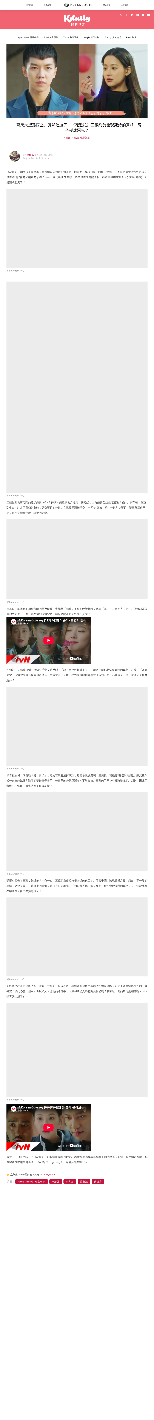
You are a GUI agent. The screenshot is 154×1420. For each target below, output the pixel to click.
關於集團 (29, 5)
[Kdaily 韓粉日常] (77, 20)
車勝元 (56, 1181)
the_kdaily (49, 1174)
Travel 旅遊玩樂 (71, 37)
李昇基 (70, 1181)
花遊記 (84, 1181)
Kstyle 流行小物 (91, 37)
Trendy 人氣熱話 (113, 37)
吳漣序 (98, 1181)
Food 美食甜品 (51, 37)
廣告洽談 (106, 5)
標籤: (10, 1181)
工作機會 (124, 5)
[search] (121, 15)
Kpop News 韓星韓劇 (28, 37)
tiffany (31, 154)
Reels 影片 (131, 37)
